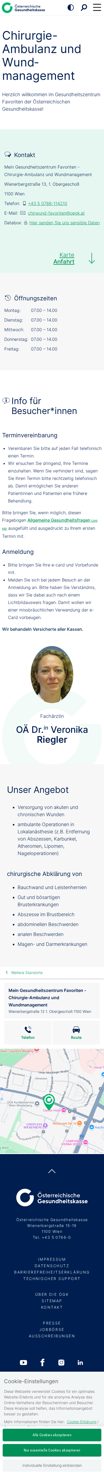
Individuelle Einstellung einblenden (52, 1465)
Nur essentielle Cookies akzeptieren (52, 1450)
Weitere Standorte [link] (27, 972)
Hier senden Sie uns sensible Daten (64, 222)
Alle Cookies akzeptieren (52, 1435)
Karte (63, 258)
